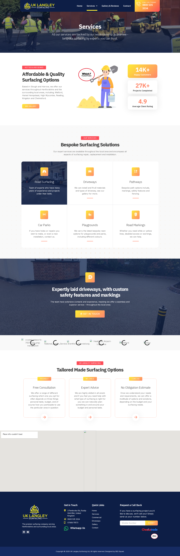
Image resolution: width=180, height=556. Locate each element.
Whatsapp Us (77, 528)
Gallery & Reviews (110, 6)
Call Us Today (149, 2)
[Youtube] (28, 532)
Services (91, 6)
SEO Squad (119, 551)
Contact (127, 6)
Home (79, 6)
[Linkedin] (24, 532)
